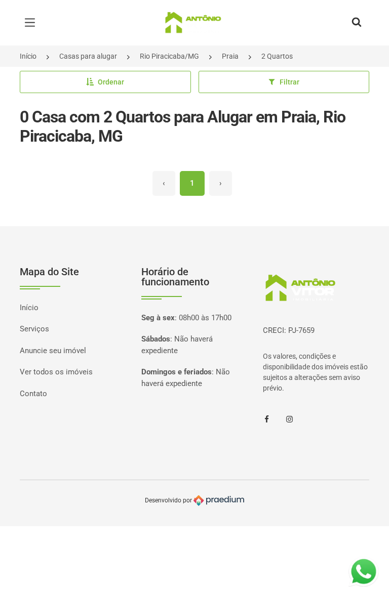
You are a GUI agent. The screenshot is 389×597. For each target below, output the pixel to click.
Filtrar (289, 82)
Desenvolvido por (169, 500)
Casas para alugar (88, 56)
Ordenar (111, 82)
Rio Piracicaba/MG (169, 56)
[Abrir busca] (356, 23)
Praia (230, 56)
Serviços (34, 328)
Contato (33, 393)
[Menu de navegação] (32, 22)
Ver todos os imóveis (56, 371)
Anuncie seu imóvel (53, 350)
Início (28, 56)
